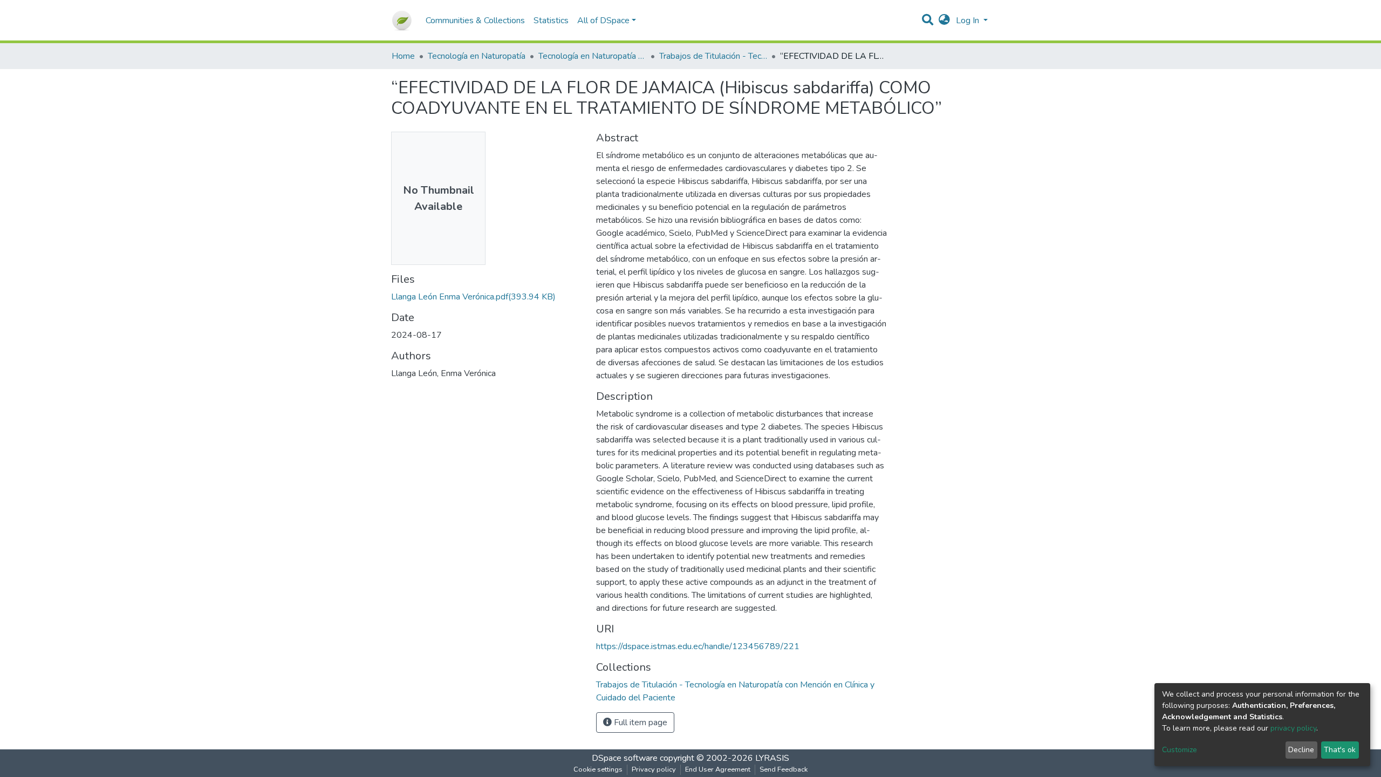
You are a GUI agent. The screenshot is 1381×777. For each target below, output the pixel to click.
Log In (968, 20)
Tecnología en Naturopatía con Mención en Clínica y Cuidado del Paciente (592, 56)
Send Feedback (784, 769)
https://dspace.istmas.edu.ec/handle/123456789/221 (697, 646)
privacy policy (1293, 728)
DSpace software (625, 758)
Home (403, 56)
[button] (944, 20)
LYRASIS (772, 758)
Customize (1179, 750)
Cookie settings (598, 769)
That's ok (1340, 750)
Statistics (551, 20)
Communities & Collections (475, 20)
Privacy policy (654, 769)
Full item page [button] (639, 722)
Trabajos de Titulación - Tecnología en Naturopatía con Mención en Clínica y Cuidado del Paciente (713, 56)
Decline (1301, 750)
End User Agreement (717, 769)
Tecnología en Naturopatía (476, 56)
